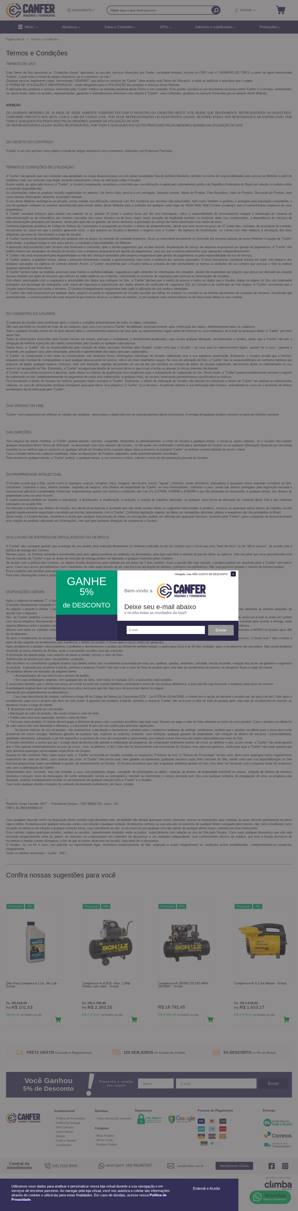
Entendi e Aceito (206, 1189)
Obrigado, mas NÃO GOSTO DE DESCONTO (201, 574)
